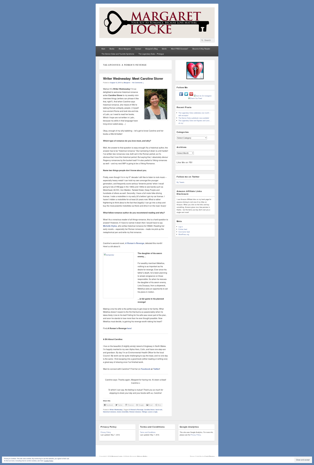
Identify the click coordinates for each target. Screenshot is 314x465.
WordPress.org (183, 234)
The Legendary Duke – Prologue (151, 54)
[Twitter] (191, 450)
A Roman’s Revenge (134, 243)
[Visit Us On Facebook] (181, 96)
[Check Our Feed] (195, 98)
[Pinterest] (196, 450)
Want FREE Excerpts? (179, 48)
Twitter (156, 368)
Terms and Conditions (148, 432)
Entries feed (182, 229)
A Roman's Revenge (136, 409)
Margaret (127, 82)
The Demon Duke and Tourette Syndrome (118, 54)
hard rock (159, 409)
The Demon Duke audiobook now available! (193, 118)
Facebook (145, 368)
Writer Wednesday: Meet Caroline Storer (133, 78)
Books (112, 48)
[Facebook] (185, 450)
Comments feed (184, 232)
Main (103, 48)
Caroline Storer (149, 409)
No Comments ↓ (138, 82)
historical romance (109, 412)
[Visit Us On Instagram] (203, 96)
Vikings (144, 412)
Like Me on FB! (184, 162)
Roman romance (135, 412)
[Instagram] (202, 450)
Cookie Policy (48, 461)
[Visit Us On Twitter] (186, 96)
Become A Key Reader (201, 48)
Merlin (164, 48)
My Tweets (180, 182)
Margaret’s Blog (151, 48)
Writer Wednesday (116, 409)
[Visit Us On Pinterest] (191, 96)
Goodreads (212, 450)
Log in (180, 226)
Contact (138, 48)
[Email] (207, 450)
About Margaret (125, 48)
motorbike (125, 412)
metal (119, 412)
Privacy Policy (106, 432)
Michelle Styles (110, 225)
